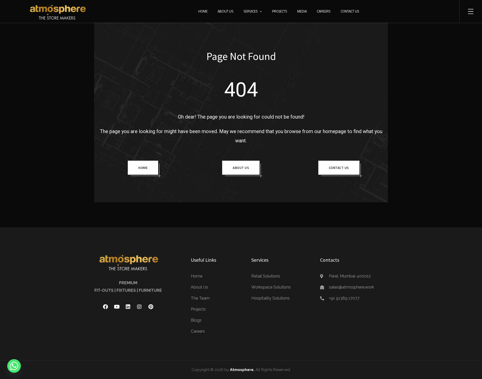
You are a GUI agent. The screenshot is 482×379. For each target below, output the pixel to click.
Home (203, 11)
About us (241, 167)
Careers (324, 11)
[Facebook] (105, 307)
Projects (279, 11)
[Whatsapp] (14, 366)
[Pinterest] (151, 307)
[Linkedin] (128, 307)
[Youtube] (117, 307)
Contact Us (350, 11)
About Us (225, 11)
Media (302, 11)
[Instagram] (139, 307)
